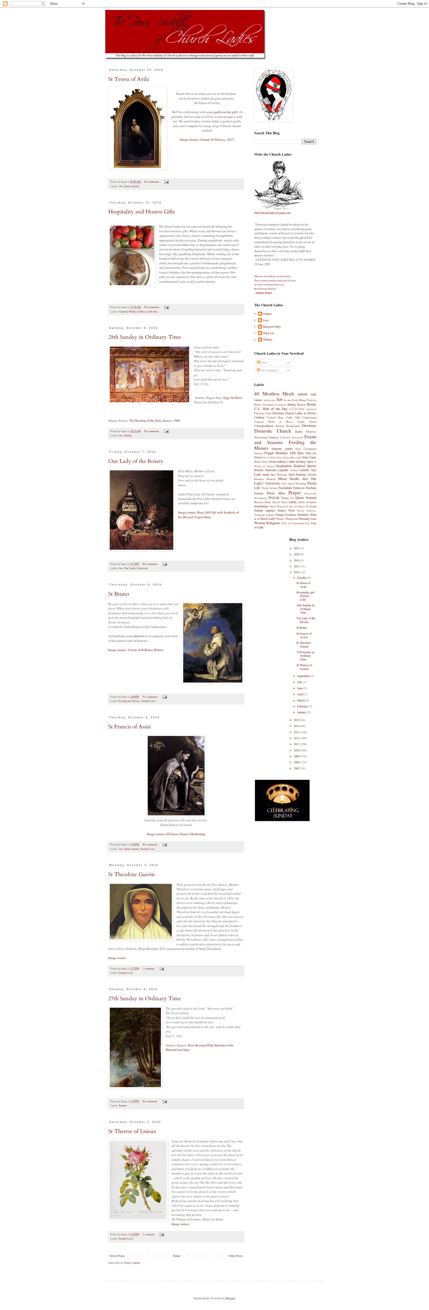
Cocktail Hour (275, 417)
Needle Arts (298, 478)
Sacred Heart (279, 502)
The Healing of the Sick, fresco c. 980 (154, 420)
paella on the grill (226, 112)
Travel (300, 510)
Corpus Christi (306, 421)
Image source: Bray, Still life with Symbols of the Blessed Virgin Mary (208, 514)
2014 (297, 726)
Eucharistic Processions (291, 437)
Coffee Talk (293, 417)
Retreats (258, 502)
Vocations (290, 515)
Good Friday (269, 457)
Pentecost (298, 488)
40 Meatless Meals (274, 393)
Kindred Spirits (305, 465)
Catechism (311, 409)
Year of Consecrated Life (295, 523)
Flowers (258, 453)
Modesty (271, 479)
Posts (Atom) (132, 1263)
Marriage (282, 474)
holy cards (295, 457)
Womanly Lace (307, 518)
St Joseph (311, 506)
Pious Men (276, 493)
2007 (297, 768)
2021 (297, 548)
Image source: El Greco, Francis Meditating (176, 834)
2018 (297, 560)
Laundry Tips (307, 470)
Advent (302, 394)
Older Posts (236, 1256)
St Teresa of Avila (128, 79)
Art (121, 186)
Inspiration (284, 465)
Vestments (259, 515)
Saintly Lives (149, 701)
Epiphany (274, 437)
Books (311, 404)
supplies (270, 510)
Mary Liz (268, 333)
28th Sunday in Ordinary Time (144, 337)
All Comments (269, 370)
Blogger (230, 1298)
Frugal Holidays (276, 452)
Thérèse (267, 339)
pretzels (139, 636)
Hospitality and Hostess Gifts (141, 211)
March (301, 700)
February (303, 706)
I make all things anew (300, 461)
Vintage (279, 515)
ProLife (274, 497)
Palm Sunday (288, 483)
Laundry (294, 470)
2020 (297, 554)
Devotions (309, 425)
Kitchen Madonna (265, 470)
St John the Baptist (295, 506)
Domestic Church (272, 431)
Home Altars (261, 461)
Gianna (267, 313)
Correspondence (263, 426)
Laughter (283, 470)
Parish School (269, 488)
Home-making (277, 461)
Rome (268, 502)
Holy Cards (309, 457)
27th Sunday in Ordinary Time (144, 998)
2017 (297, 566)
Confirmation (309, 417)
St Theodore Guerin (131, 874)
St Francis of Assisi (129, 726)
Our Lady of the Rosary (135, 461)
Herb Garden (283, 457)
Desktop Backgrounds (288, 426)
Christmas (278, 413)
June (300, 688)
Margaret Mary (272, 326)
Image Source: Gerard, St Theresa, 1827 (206, 139)
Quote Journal (131, 186)
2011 (297, 744)
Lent (257, 474)
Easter (298, 431)
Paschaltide (285, 488)
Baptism (301, 404)
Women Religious (267, 522)
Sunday (128, 435)
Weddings (303, 515)
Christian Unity (262, 413)
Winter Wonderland (287, 518)
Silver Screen (277, 506)
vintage (270, 515)
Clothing (259, 417)
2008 (297, 762)
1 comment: (149, 968)
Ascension (267, 404)
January (302, 712)
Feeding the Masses (129, 701)
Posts (263, 362)
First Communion (306, 448)
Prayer (294, 492)
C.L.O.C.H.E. (297, 409)
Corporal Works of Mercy (132, 311)
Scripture (311, 502)
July (300, 682)
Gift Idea (153, 311)
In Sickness (269, 466)
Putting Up (287, 498)
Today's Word (286, 510)
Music (282, 478)
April (300, 694)
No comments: (152, 181)
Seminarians (261, 506)
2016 (297, 572)
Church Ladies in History (300, 413)
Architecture (269, 400)
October (302, 578)
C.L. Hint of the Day (270, 408)
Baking (291, 404)
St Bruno (118, 594)
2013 (297, 732)
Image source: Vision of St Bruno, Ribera (135, 650)
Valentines (311, 510)
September (303, 676)
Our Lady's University (136, 568)
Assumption (280, 404)
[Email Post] (166, 181)
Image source (117, 958)
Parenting (301, 483)
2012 (297, 738)
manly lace (269, 474)
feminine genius (282, 448)
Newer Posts (117, 1256)
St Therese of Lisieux (132, 1131)
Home (176, 1256)
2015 (297, 720)
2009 (297, 756)
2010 (297, 750)
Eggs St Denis (232, 397)
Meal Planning (297, 474)
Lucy (266, 320)
